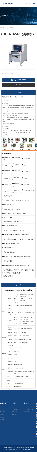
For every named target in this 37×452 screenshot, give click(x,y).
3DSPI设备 (14, 411)
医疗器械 (2, 417)
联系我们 (18, 85)
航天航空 (2, 414)
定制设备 (14, 414)
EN (29, 3)
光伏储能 (2, 419)
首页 (1, 28)
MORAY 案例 (27, 411)
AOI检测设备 (12, 28)
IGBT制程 (2, 411)
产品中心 (5, 28)
